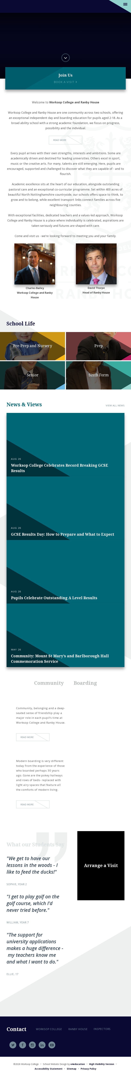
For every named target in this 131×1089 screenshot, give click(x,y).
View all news (115, 405)
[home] (10, 6)
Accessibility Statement (48, 1068)
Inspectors (102, 1029)
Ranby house (78, 1029)
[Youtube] (51, 1044)
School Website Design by (64, 1064)
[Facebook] (22, 1044)
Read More (59, 140)
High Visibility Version (101, 1064)
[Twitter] (12, 1044)
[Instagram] (32, 1044)
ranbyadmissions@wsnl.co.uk (59, 1051)
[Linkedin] (42, 1044)
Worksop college (49, 1029)
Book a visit (64, 82)
